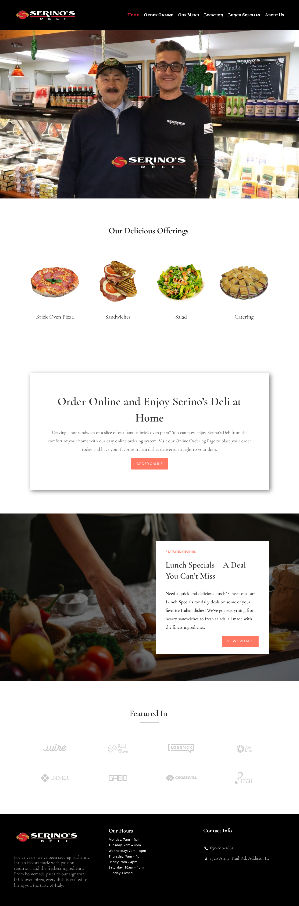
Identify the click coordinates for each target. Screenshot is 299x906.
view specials (240, 641)
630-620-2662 (221, 848)
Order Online (158, 15)
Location (213, 15)
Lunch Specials (244, 15)
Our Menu (188, 15)
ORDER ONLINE (149, 464)
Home (133, 15)
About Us (274, 15)
